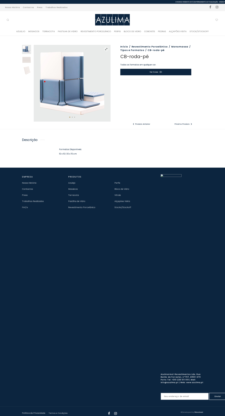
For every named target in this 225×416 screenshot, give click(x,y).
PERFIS (117, 31)
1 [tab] (69, 117)
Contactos (28, 7)
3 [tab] (74, 117)
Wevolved (198, 412)
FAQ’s (25, 207)
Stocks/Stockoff (122, 207)
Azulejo (20, 31)
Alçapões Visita (122, 201)
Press (40, 7)
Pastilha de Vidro (68, 31)
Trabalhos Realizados (56, 7)
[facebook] (210, 7)
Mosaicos (33, 31)
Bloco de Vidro (121, 189)
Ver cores (154, 72)
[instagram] (217, 7)
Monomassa (179, 46)
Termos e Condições (58, 413)
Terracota (48, 31)
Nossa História (12, 7)
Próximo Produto (182, 124)
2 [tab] (72, 117)
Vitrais (117, 195)
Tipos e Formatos (132, 50)
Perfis (117, 182)
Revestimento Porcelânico (96, 31)
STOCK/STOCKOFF (199, 31)
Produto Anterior (142, 124)
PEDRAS (162, 31)
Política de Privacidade (33, 413)
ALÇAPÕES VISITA (178, 31)
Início (124, 46)
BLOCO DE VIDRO (132, 31)
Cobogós (149, 31)
